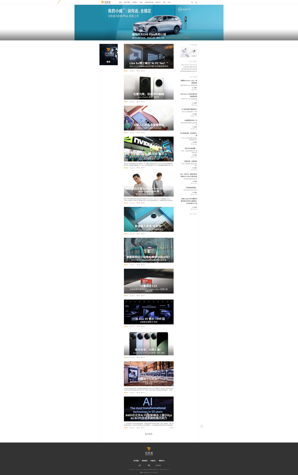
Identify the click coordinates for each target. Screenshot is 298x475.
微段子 (190, 71)
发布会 (187, 69)
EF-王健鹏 (194, 87)
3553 (144, 326)
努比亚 (195, 69)
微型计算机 (127, 2)
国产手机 (184, 69)
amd (196, 64)
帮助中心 (162, 461)
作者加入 (153, 461)
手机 (184, 71)
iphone (187, 64)
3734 (144, 427)
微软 (188, 71)
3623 (144, 101)
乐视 (194, 67)
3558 (144, 167)
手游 (181, 71)
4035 (144, 295)
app (194, 64)
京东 (188, 67)
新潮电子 (134, 2)
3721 (144, 234)
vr (189, 64)
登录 (108, 61)
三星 (182, 64)
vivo (184, 64)
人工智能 (185, 67)
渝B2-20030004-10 (164, 469)
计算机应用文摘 (149, 2)
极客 (141, 2)
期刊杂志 (158, 2)
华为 (193, 69)
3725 (144, 203)
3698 (144, 132)
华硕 (190, 69)
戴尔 (186, 71)
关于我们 (136, 461)
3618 (144, 264)
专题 (164, 2)
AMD (172, 427)
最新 (120, 2)
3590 (144, 71)
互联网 (190, 67)
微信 (194, 71)
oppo (191, 64)
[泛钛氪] (105, 2)
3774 (144, 357)
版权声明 (150, 469)
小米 (196, 71)
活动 (169, 2)
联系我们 (145, 461)
